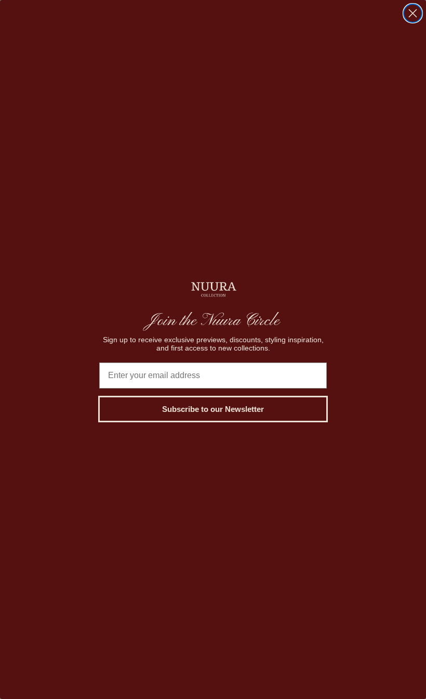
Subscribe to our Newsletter (213, 409)
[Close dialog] (413, 13)
